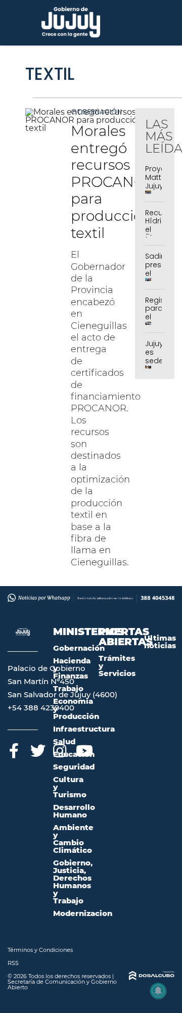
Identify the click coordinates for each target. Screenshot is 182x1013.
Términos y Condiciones (40, 949)
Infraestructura (84, 729)
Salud (64, 741)
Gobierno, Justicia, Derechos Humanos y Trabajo (73, 881)
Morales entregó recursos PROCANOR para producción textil (113, 182)
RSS (13, 963)
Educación (74, 754)
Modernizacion (82, 913)
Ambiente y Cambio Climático (73, 839)
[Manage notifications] (158, 991)
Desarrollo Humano (74, 810)
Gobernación (96, 112)
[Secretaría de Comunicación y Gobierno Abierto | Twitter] (36, 749)
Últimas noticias (160, 641)
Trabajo (68, 688)
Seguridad (74, 766)
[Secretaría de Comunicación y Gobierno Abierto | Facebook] (14, 749)
